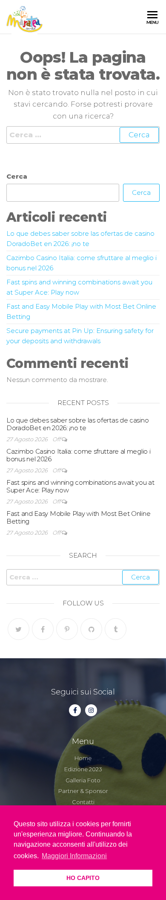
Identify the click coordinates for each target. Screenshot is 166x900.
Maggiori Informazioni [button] (74, 855)
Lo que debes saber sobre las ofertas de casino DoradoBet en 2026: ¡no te (77, 424)
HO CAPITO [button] (83, 877)
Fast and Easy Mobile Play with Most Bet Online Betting (78, 517)
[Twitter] (18, 629)
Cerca (16, 176)
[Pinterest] (67, 629)
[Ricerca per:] (83, 135)
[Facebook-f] (75, 710)
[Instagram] (91, 710)
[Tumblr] (115, 629)
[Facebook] (43, 629)
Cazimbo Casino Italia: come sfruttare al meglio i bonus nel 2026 (78, 455)
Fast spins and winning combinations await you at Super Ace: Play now (80, 486)
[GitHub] (91, 629)
